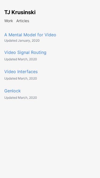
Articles (22, 20)
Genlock (12, 90)
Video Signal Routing (25, 52)
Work (8, 20)
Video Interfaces (21, 71)
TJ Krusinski (19, 12)
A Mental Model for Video (30, 34)
